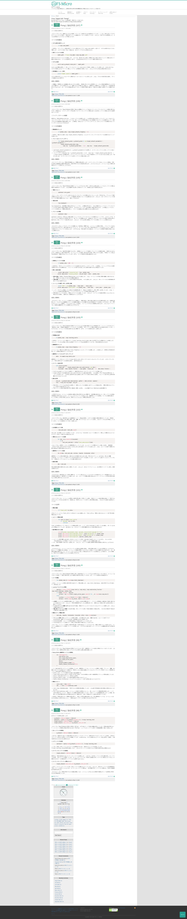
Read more (54, 95)
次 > (77, 785)
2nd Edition (56, 819)
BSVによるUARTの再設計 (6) (61, 844)
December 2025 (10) (59, 896)
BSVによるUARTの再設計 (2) (61, 851)
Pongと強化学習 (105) (70, 178)
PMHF (63, 821)
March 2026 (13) (58, 890)
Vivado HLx (57, 824)
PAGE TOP (182, 914)
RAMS (58, 822)
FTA (55, 821)
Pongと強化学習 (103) (70, 317)
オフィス (67, 910)
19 (63, 810)
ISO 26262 (59, 821)
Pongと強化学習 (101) (70, 490)
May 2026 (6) (57, 886)
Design (56, 94)
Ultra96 (71, 822)
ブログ (85, 12)
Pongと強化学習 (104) (70, 243)
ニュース (60, 12)
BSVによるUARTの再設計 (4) (61, 848)
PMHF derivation (68, 821)
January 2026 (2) (58, 894)
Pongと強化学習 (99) (70, 640)
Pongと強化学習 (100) (70, 565)
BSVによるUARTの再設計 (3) (61, 850)
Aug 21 (70, 848)
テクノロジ (92, 12)
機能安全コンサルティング (63, 908)
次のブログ (110, 91)
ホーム (52, 16)
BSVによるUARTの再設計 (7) (61, 842)
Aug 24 (70, 842)
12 (74, 785)
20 (65, 810)
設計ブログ (62, 911)
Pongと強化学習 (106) (70, 101)
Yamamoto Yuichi (58, 862)
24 (60, 811)
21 (67, 810)
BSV (63, 94)
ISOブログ (57, 911)
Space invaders (66, 822)
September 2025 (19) (59, 901)
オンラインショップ (102, 12)
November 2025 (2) (59, 897)
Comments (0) (61, 95)
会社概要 (58, 910)
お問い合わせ (112, 12)
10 (70, 785)
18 (61, 810)
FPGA (60, 94)
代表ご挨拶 (62, 910)
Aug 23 (70, 844)
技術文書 (53, 911)
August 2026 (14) (58, 880)
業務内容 (69, 12)
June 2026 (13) (58, 884)
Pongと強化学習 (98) (70, 710)
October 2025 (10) (58, 899)
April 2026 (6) (57, 888)
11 (72, 785)
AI (59, 819)
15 (68, 808)
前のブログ (56, 91)
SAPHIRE (61, 822)
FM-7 (67, 819)
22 (68, 810)
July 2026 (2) (57, 882)
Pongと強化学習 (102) (70, 410)
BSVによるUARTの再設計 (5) (61, 846)
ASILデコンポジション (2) (64, 868)
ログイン (53, 913)
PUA (55, 822)
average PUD (61, 824)
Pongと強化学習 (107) (70, 25)
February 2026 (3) (58, 892)
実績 (70, 910)
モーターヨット (74, 910)
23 (58, 811)
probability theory (62, 825)
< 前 (56, 785)
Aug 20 (70, 850)
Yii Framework (122, 907)
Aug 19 (70, 851)
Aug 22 (70, 846)
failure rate (66, 824)
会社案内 (78, 12)
